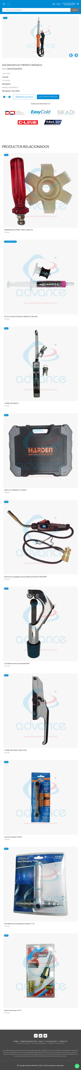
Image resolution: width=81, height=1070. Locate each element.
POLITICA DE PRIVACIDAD (39, 1043)
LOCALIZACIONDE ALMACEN (67, 4)
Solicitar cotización (48, 97)
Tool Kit (6, 232)
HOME (16, 1041)
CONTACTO (63, 1041)
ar (53, 4)
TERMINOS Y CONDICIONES (56, 1043)
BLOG (41, 1041)
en (58, 4)
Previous (71, 55)
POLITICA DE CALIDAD (23, 1043)
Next (76, 55)
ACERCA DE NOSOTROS (28, 1041)
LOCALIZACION (51, 1041)
